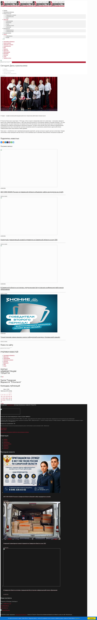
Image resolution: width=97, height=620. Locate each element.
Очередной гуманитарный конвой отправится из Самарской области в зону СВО (29, 240)
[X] (7, 142)
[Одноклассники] (3, 142)
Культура (5, 55)
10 (1, 396)
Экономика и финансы (8, 41)
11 (3, 396)
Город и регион (7, 43)
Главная (5, 69)
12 (4, 396)
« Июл (2, 403)
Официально (6, 442)
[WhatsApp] (11, 142)
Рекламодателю (7, 444)
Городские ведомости (20, 614)
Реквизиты (6, 446)
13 (6, 396)
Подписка (5, 445)
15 (9, 396)
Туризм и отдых (7, 58)
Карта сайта (3, 429)
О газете (5, 441)
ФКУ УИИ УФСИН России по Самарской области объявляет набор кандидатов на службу (32, 192)
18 (3, 398)
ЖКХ (4, 47)
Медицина (5, 53)
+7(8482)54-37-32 (7, 603)
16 (11, 396)
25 (3, 400)
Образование (6, 52)
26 (4, 400)
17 (1, 398)
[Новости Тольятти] (32, 6)
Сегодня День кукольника (9, 73)
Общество (6, 50)
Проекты (5, 49)
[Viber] (9, 142)
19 (4, 398)
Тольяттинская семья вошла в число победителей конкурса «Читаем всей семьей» (30, 337)
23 (11, 398)
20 (6, 398)
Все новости (4, 428)
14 (7, 396)
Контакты (5, 448)
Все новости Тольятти (8, 70)
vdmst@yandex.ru (5, 605)
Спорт (4, 56)
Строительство (7, 46)
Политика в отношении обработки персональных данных (15, 432)
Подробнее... (77, 618)
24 (1, 400)
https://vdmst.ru (4, 608)
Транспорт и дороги (8, 44)
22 (9, 398)
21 (7, 398)
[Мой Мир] (5, 142)
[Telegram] (13, 142)
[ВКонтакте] (1, 142)
